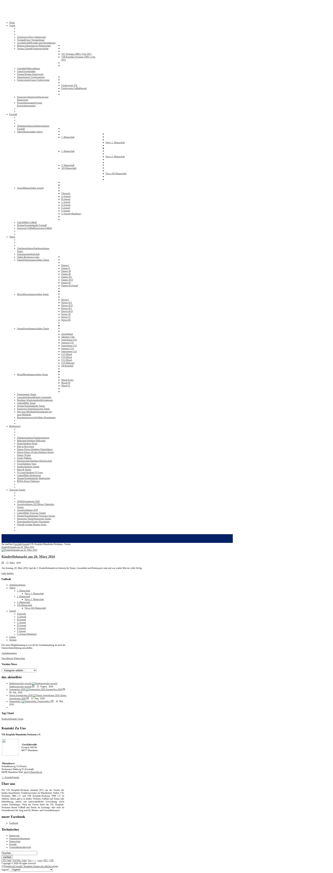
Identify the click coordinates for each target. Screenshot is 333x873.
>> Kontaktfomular (10, 777)
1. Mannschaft (23, 590)
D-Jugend (21, 625)
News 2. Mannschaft (34, 599)
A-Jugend (21, 616)
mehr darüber (8, 573)
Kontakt (13, 844)
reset (40, 860)
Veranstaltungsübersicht (20, 847)
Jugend (25, 544)
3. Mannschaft (23, 602)
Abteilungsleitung (17, 585)
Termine (13, 640)
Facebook (13, 823)
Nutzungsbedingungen (19, 838)
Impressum (14, 835)
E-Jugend (21, 628)
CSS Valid (6, 860)
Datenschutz (14, 841)
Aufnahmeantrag (9, 653)
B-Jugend (21, 619)
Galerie (12, 637)
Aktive (12, 587)
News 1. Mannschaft (34, 593)
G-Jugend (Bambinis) (27, 634)
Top (29, 860)
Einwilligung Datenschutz (13, 658)
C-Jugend (21, 622)
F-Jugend (21, 631)
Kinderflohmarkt (9, 719)
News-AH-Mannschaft (35, 608)
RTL (46, 860)
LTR (52, 860)
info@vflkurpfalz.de (33, 772)
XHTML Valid (19, 860)
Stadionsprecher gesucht (20, 686)
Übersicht (21, 613)
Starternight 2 (44, 701)
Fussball (17, 544)
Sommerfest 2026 (54, 689)
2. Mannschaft (23, 596)
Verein (20, 719)
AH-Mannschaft (24, 605)
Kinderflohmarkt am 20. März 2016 (28, 556)
